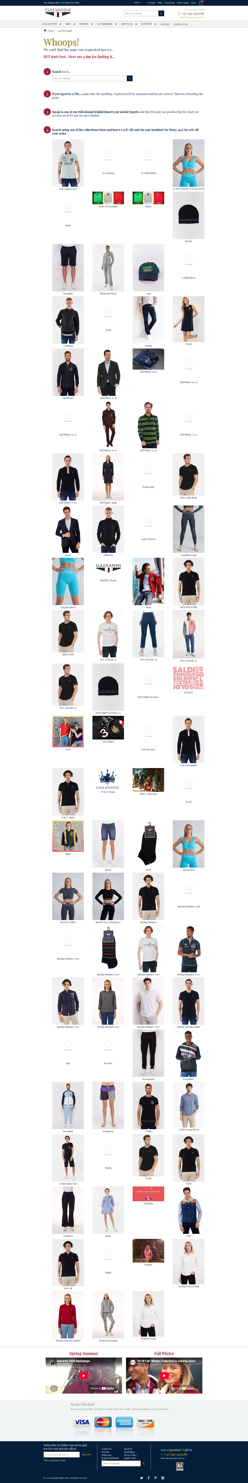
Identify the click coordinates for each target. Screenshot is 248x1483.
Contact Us (107, 1449)
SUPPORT (146, 23)
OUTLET (165, 24)
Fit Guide (151, 3)
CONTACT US (180, 24)
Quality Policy (130, 1458)
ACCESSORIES (105, 23)
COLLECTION (49, 23)
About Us (128, 1449)
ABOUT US (127, 23)
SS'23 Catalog (183, 3)
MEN (68, 23)
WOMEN (84, 23)
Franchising (169, 3)
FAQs (160, 3)
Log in (193, 3)
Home (51, 30)
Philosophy (107, 1455)
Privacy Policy (130, 1455)
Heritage (106, 1452)
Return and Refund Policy (110, 1459)
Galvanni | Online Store (60, 1478)
